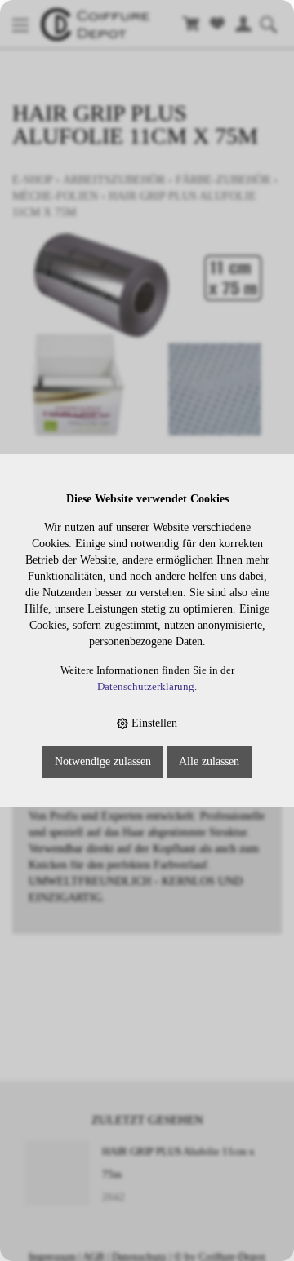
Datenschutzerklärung (145, 686)
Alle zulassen (209, 761)
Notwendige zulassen (103, 761)
